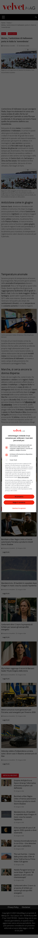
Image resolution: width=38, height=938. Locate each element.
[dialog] (19, 469)
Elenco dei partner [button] (23, 477)
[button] (19, 460)
